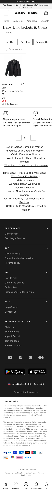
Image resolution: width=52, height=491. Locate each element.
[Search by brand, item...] (6, 12)
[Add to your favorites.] (22, 84)
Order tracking (13, 253)
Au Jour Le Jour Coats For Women (24, 151)
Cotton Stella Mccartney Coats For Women (26, 208)
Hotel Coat (9, 173)
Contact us (10, 311)
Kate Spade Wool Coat (32, 173)
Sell (7, 272)
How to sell (11, 278)
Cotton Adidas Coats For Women (24, 147)
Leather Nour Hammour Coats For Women (25, 193)
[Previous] (19, 137)
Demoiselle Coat (24, 187)
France (7, 473)
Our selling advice (14, 282)
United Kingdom (18, 473)
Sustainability (12, 331)
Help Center (11, 307)
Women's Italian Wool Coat (24, 184)
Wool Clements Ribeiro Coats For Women (26, 160)
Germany (41, 473)
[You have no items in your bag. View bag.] (46, 13)
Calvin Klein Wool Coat (24, 154)
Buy (7, 248)
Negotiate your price (14, 119)
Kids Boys (32, 21)
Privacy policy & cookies (25, 392)
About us (9, 327)
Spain (23, 475)
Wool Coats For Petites (24, 176)
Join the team (12, 341)
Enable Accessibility (26, 1)
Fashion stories (13, 345)
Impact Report (12, 336)
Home (6, 21)
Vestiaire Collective (17, 321)
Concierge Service (15, 238)
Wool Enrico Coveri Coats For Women (26, 165)
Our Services (13, 228)
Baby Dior (18, 21)
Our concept (11, 233)
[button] (46, 13)
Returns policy (12, 262)
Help (7, 302)
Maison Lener (24, 180)
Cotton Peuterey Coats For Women (24, 198)
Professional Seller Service (19, 292)
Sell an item (11, 287)
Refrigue (24, 202)
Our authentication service (19, 258)
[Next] (33, 137)
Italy (29, 475)
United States (31, 473)
